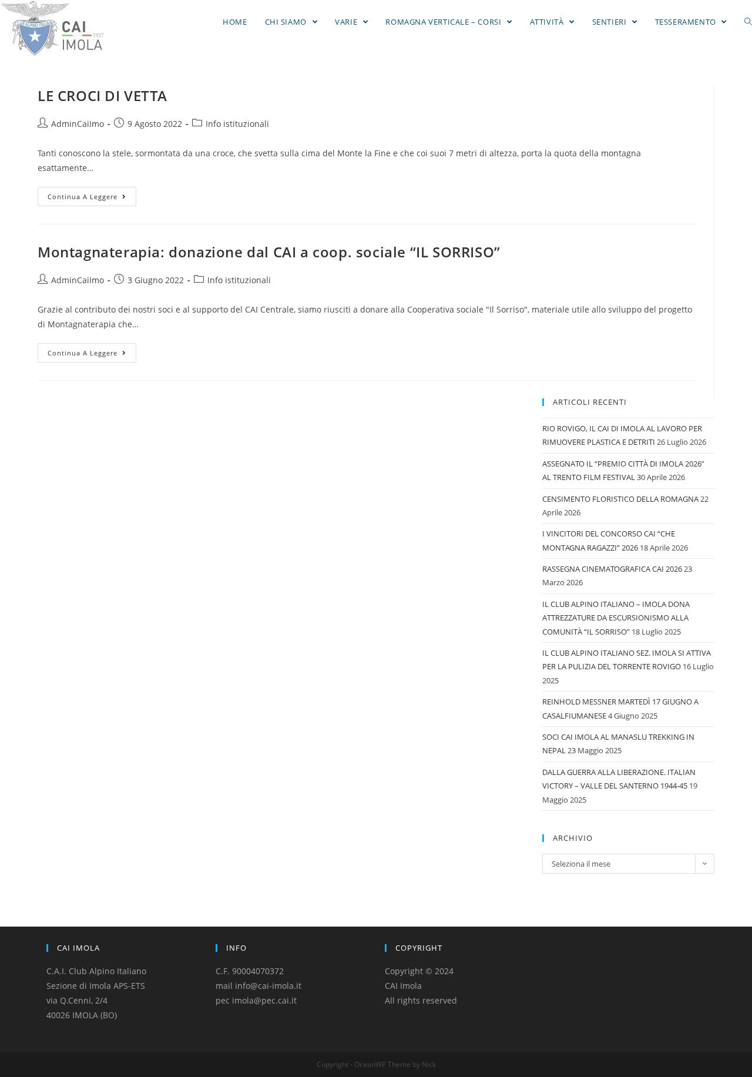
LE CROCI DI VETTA (102, 95)
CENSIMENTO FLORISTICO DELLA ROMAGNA (620, 499)
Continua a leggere (83, 196)
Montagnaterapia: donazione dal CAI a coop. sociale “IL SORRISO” (269, 251)
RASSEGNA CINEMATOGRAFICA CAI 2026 (612, 568)
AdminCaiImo (77, 123)
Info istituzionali (237, 123)
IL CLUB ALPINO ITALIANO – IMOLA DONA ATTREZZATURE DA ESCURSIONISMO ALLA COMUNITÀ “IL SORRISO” (616, 618)
